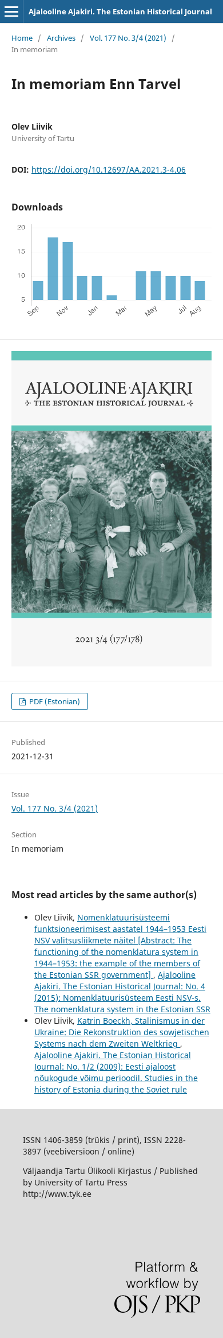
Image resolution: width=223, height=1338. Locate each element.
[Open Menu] (11, 11)
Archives (61, 38)
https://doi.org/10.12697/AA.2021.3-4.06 (108, 169)
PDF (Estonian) (53, 701)
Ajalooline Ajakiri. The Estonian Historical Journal (120, 11)
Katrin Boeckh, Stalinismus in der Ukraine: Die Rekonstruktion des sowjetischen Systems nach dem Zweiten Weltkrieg (121, 1032)
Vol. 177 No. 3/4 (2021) (128, 38)
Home (22, 38)
